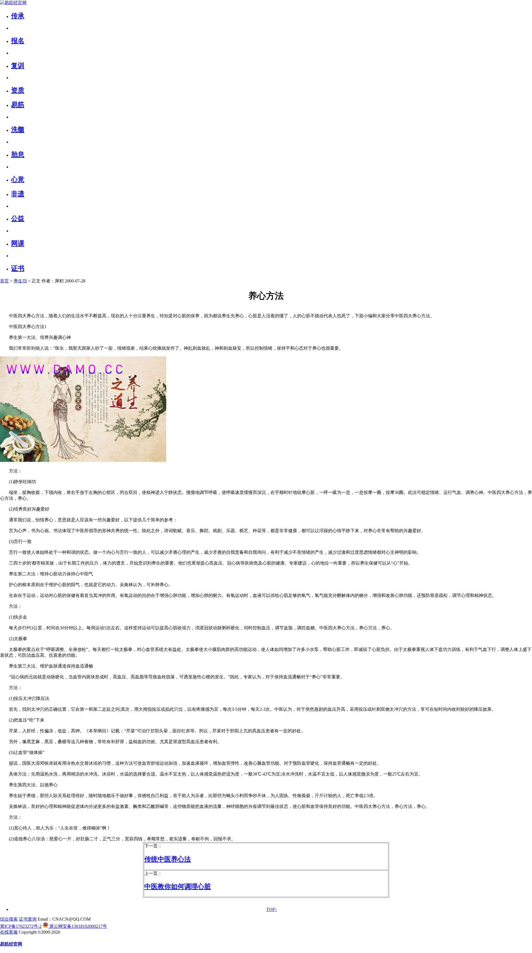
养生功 (20, 281)
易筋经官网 (11, 944)
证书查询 (28, 919)
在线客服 (9, 932)
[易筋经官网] (13, 2)
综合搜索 (9, 919)
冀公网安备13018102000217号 (77, 926)
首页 (4, 281)
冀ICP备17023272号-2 (21, 926)
